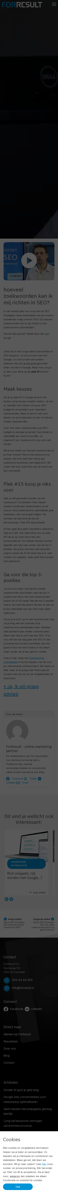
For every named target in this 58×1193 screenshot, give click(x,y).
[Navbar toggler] (54, 5)
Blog (7, 1055)
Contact (9, 1062)
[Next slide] (11, 899)
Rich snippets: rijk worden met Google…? (24, 875)
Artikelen (11, 1082)
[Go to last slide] (6, 899)
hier (47, 333)
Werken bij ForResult (17, 1034)
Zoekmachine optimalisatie (19, 864)
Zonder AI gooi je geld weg (21, 1090)
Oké (18, 1186)
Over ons (10, 1048)
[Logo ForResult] (22, 4)
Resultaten (11, 1041)
